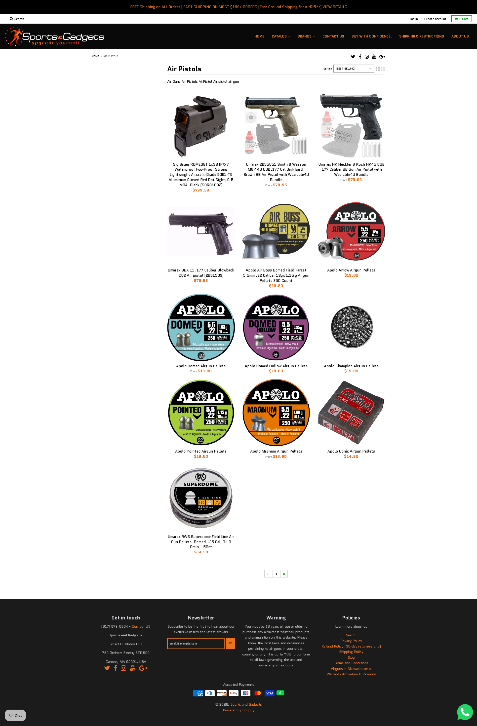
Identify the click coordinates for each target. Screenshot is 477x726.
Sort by (327, 68)
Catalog (279, 36)
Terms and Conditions (351, 662)
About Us (460, 36)
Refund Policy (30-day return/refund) (351, 646)
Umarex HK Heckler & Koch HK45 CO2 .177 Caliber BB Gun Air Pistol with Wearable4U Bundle (351, 170)
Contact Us (333, 36)
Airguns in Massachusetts (351, 668)
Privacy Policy (351, 640)
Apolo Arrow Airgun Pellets (351, 270)
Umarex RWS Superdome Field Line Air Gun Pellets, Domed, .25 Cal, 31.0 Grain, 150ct (201, 542)
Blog (351, 657)
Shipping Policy (351, 651)
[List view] (383, 69)
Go (230, 643)
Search (351, 635)
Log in (414, 19)
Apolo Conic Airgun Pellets (351, 451)
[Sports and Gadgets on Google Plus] (382, 56)
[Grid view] (378, 69)
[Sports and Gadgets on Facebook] (360, 56)
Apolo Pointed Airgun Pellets (201, 451)
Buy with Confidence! (372, 36)
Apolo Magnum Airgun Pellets (276, 451)
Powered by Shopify (238, 710)
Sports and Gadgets (246, 704)
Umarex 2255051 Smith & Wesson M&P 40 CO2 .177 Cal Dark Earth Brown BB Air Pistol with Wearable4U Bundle (276, 172)
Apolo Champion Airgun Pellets (351, 366)
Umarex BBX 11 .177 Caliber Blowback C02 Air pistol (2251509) (201, 272)
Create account (435, 19)
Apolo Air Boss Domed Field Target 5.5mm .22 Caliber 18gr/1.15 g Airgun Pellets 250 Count (276, 275)
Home (259, 36)
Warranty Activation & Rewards (351, 674)
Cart (464, 19)
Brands (305, 36)
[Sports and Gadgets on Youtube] (374, 56)
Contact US (141, 626)
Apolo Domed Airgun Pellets (201, 366)
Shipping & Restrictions (421, 36)
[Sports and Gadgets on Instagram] (367, 56)
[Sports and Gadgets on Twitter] (353, 56)
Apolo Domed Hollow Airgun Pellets (276, 366)
